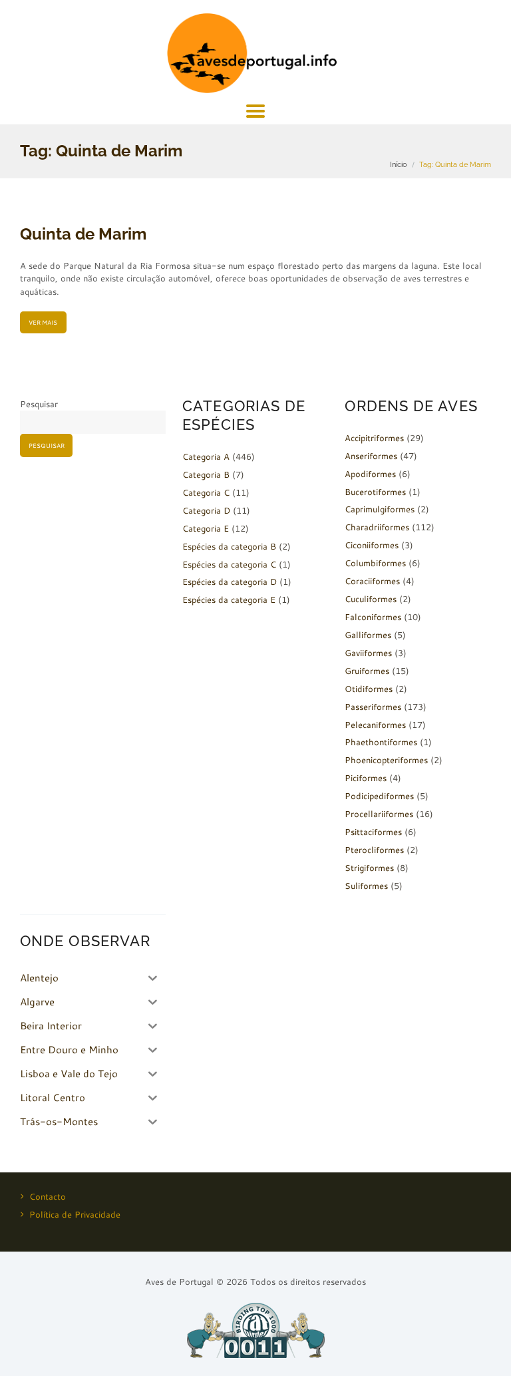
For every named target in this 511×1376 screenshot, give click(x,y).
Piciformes (366, 778)
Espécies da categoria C (229, 564)
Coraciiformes (372, 581)
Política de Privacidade (74, 1214)
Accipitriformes (374, 438)
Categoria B (206, 474)
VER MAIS (43, 322)
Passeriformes (373, 707)
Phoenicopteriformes (386, 760)
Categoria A (206, 456)
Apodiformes (370, 474)
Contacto (47, 1196)
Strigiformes (369, 868)
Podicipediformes (379, 796)
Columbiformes (375, 563)
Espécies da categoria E (228, 599)
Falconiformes (373, 617)
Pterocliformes (374, 850)
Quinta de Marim (83, 234)
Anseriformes (371, 456)
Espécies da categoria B (229, 546)
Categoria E (205, 528)
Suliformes (366, 886)
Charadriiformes (377, 527)
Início (398, 164)
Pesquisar (39, 404)
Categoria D (206, 510)
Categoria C (206, 492)
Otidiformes (369, 689)
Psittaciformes (373, 832)
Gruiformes (367, 671)
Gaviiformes (368, 653)
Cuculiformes (371, 599)
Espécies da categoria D (229, 582)
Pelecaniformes (375, 725)
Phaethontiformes (381, 742)
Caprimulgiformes (380, 509)
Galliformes (368, 635)
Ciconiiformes (372, 545)
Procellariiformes (379, 814)
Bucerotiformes (375, 492)
